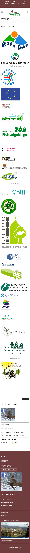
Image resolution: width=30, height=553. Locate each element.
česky (15, 5)
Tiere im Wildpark (5, 499)
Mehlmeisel (7, 1)
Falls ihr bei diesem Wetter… (8, 439)
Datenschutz (21, 3)
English (22, 5)
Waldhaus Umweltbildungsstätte (9, 508)
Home (2, 20)
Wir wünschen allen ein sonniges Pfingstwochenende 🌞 (9, 443)
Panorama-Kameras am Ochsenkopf (7, 540)
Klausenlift (16, 1)
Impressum (8, 5)
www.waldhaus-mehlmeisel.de (9, 466)
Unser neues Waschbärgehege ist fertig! (12, 432)
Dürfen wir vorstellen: (7, 428)
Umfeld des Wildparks (6, 505)
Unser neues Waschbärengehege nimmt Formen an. (14, 435)
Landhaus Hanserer (15, 183)
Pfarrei (6, 3)
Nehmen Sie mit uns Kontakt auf (9, 469)
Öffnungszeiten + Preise (7, 502)
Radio (23, 1)
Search (25, 398)
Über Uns (6, 20)
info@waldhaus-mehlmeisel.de (8, 465)
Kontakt (13, 3)
